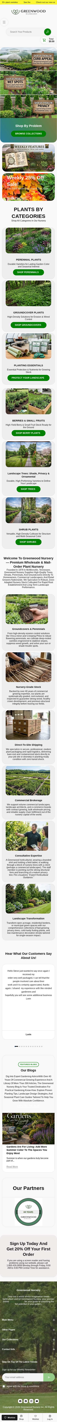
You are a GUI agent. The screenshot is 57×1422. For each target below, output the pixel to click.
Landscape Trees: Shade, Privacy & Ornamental (29, 475)
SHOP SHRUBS (28, 542)
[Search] (47, 31)
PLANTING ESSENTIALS (28, 365)
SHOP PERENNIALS (28, 272)
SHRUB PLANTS (28, 529)
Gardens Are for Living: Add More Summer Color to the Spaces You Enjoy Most (27, 1150)
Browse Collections (28, 133)
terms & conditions (30, 1386)
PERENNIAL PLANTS (28, 259)
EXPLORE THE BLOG (28, 1106)
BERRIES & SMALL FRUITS (28, 420)
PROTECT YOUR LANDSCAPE (28, 378)
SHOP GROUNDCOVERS (28, 325)
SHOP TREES (28, 489)
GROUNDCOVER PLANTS (28, 312)
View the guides (15, 165)
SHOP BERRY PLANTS (28, 433)
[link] (28, 1212)
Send (49, 1377)
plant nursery (16, 1301)
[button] (4, 22)
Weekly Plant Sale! (16, 198)
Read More (12, 1166)
